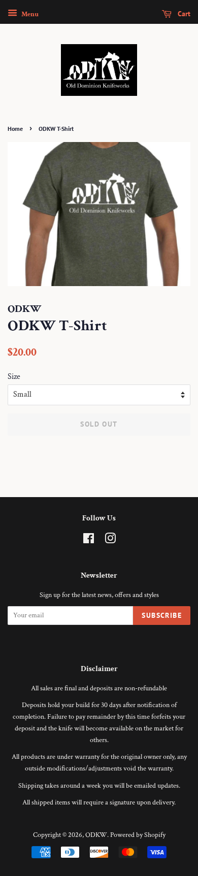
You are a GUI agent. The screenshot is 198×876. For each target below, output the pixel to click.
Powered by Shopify (138, 834)
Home (15, 128)
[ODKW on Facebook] (88, 540)
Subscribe (162, 615)
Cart (183, 13)
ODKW (96, 834)
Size (14, 376)
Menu (29, 14)
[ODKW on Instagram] (110, 540)
